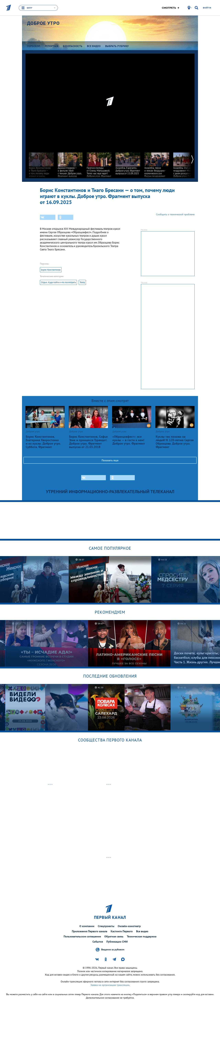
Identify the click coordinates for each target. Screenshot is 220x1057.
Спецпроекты (106, 926)
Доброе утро (43, 23)
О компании (86, 926)
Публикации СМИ (117, 941)
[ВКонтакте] (47, 217)
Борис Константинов (50, 269)
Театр (82, 282)
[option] (41, 166)
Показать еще (110, 460)
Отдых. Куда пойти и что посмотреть (58, 282)
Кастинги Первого (122, 931)
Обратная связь (113, 936)
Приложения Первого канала (89, 931)
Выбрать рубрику (117, 46)
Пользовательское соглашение (82, 936)
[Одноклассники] (65, 217)
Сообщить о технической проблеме (175, 214)
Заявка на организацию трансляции (109, 985)
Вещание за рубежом (112, 949)
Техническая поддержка (141, 936)
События (97, 941)
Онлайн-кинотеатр (129, 926)
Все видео (142, 931)
